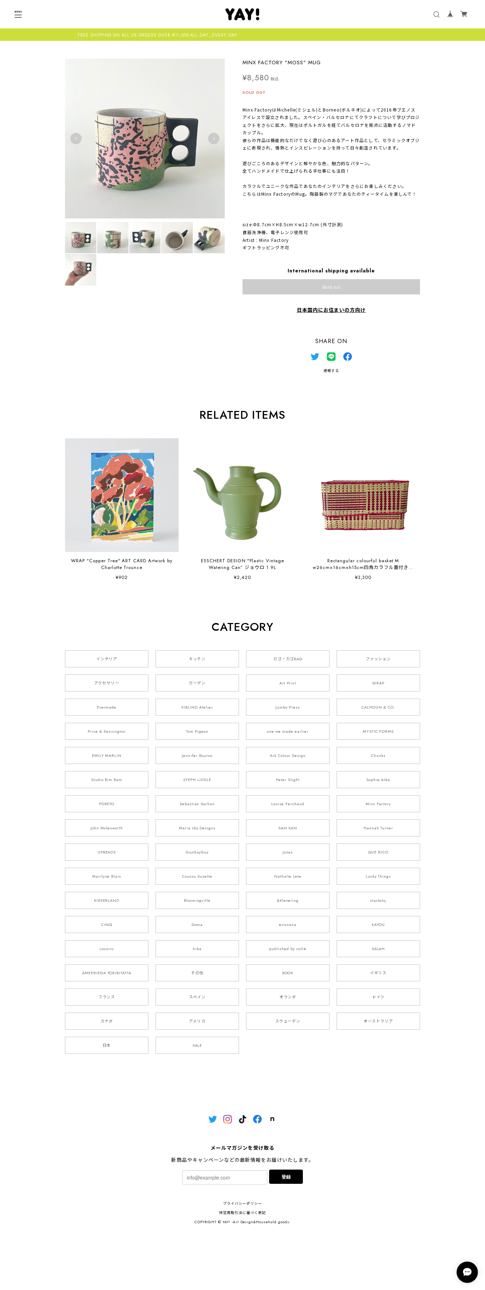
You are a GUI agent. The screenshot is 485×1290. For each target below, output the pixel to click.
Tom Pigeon (197, 731)
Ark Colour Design (288, 755)
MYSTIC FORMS (378, 731)
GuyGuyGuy (197, 852)
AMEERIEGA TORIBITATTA (106, 973)
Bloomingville (197, 900)
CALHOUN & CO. (378, 707)
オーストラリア (378, 1021)
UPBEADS (107, 852)
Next (213, 138)
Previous (76, 138)
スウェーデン (288, 1021)
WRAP (378, 683)
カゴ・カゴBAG (288, 659)
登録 (286, 1176)
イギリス (378, 973)
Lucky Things (378, 876)
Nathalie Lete (287, 876)
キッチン (197, 659)
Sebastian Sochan (197, 804)
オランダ (287, 997)
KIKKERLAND (107, 900)
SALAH (378, 949)
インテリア (107, 659)
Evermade (107, 707)
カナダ (106, 1021)
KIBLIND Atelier (197, 707)
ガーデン (197, 683)
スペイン (197, 997)
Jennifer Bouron (197, 755)
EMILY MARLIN (107, 755)
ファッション (378, 659)
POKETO (107, 804)
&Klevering (288, 900)
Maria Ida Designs (197, 828)
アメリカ (197, 1021)
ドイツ (378, 997)
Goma (197, 924)
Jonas (288, 852)
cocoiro (107, 949)
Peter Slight (288, 779)
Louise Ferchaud (287, 804)
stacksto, (378, 900)
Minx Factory (378, 804)
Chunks (378, 755)
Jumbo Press (288, 707)
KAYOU (378, 924)
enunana (287, 924)
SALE (197, 1045)
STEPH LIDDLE (197, 779)
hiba (197, 949)
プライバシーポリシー (242, 1203)
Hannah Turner (378, 828)
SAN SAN (288, 828)
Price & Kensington (106, 731)
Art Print (287, 683)
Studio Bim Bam (106, 779)
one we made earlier (287, 731)
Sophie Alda (378, 779)
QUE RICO (378, 852)
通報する (331, 370)
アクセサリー (106, 683)
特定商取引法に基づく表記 (242, 1212)
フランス (106, 997)
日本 (107, 1045)
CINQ (106, 924)
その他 (197, 973)
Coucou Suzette (197, 876)
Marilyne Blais (106, 876)
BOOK (288, 973)
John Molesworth (106, 828)
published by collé (287, 949)
